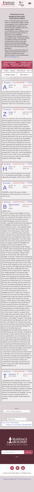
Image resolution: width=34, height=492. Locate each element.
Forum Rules (5, 422)
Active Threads (21, 70)
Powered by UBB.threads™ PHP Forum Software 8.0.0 (17, 479)
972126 (30, 164)
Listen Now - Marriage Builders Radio (21, 4)
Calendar (12, 70)
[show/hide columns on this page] (31, 70)
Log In (30, 62)
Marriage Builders (9, 62)
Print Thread (5, 79)
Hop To (17, 408)
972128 (30, 202)
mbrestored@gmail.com (12, 57)
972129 (30, 371)
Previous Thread (10, 75)
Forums (5, 64)
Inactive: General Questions (21, 65)
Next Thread (24, 75)
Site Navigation (29, 3)
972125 (30, 109)
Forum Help (17, 424)
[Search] (28, 71)
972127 (30, 183)
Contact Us (9, 424)
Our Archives (14, 64)
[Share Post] (25, 82)
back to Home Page (8, 3)
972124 (30, 82)
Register (24, 62)
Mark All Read (15, 422)
